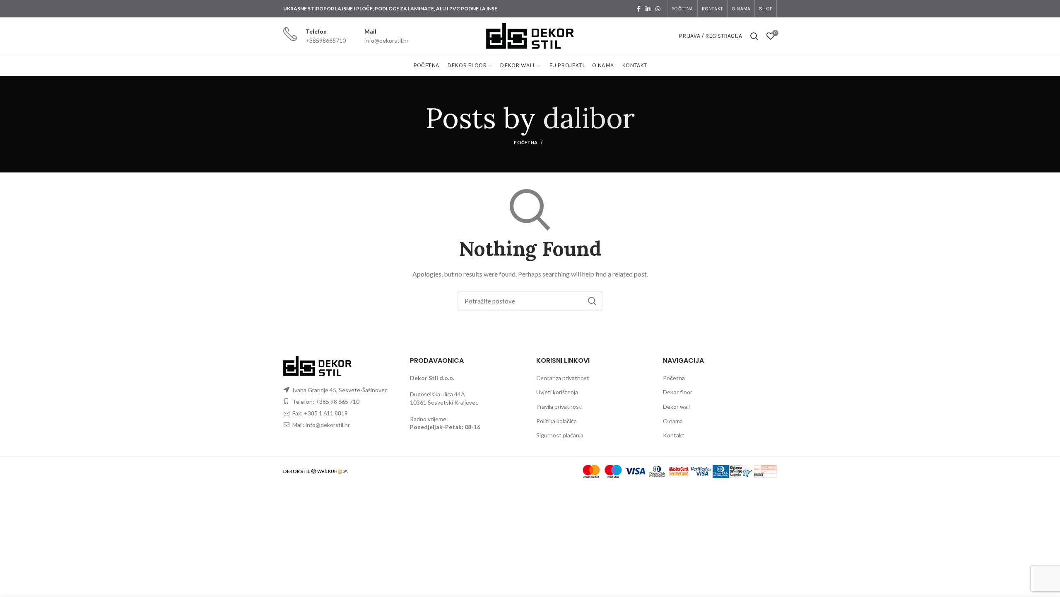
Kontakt (673, 435)
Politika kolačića (556, 421)
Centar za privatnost (562, 377)
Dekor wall (676, 406)
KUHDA (338, 471)
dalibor (589, 118)
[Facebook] (638, 8)
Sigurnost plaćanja (559, 435)
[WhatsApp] (658, 8)
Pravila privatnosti (559, 406)
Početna (525, 142)
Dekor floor (677, 392)
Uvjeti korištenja (557, 392)
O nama (673, 421)
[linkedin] (648, 8)
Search (592, 301)
